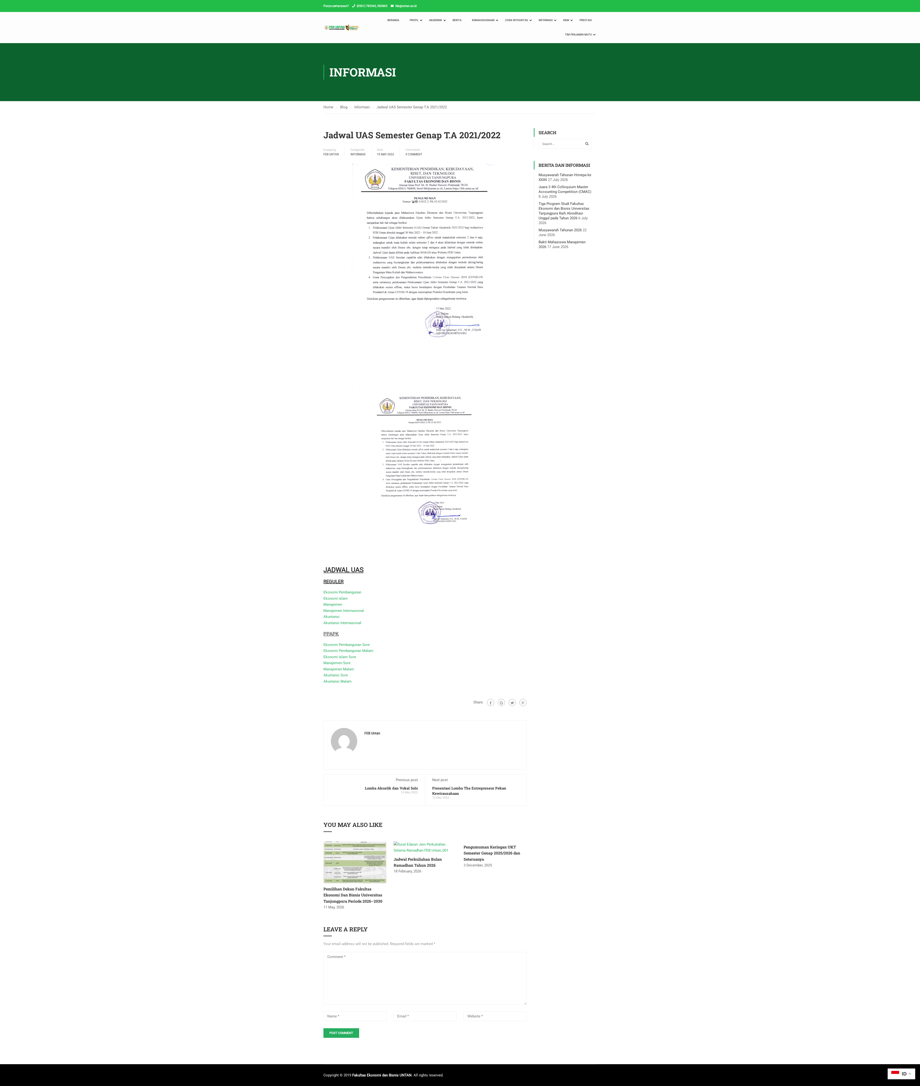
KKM (566, 20)
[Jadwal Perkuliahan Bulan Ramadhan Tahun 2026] (425, 847)
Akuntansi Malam (337, 681)
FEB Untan (331, 154)
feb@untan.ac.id (406, 6)
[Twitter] (512, 702)
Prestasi (586, 20)
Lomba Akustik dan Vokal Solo (391, 788)
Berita (457, 20)
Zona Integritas (516, 20)
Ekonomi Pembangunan (342, 592)
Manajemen (332, 604)
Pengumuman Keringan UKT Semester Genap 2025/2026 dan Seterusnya (492, 853)
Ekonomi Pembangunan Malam (348, 651)
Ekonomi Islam (335, 598)
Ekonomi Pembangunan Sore (346, 645)
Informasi (546, 20)
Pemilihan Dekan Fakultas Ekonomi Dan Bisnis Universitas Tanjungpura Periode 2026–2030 (352, 895)
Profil (414, 20)
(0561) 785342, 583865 (372, 6)
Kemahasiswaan (483, 20)
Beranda (393, 20)
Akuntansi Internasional (342, 623)
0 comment (414, 154)
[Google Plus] (501, 702)
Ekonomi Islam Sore (339, 657)
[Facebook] (490, 702)
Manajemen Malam (338, 669)
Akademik (435, 20)
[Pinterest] (523, 702)
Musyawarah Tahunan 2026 (560, 230)
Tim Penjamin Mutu (578, 34)
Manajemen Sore (337, 663)
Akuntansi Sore (335, 675)
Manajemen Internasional (343, 611)
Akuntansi (331, 617)
